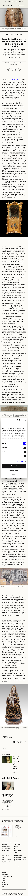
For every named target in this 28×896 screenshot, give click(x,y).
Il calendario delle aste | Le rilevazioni (20, 860)
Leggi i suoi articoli (6, 750)
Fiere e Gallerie (17, 844)
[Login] (11, 6)
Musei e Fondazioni (6, 848)
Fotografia (4, 864)
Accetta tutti (14, 465)
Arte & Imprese (17, 850)
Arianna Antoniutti (15, 771)
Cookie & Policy (5, 884)
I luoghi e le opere (9, 34)
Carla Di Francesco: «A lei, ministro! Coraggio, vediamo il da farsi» (7, 796)
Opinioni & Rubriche (6, 859)
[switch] (24, 448)
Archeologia (4, 844)
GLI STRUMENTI (18, 855)
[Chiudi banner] (25, 420)
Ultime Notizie (6, 5)
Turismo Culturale (6, 850)
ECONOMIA (16, 842)
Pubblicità (4, 880)
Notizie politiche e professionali (6, 862)
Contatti (3, 882)
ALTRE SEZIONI (5, 855)
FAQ (3, 886)
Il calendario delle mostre (20, 857)
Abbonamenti (21, 5)
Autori (15, 862)
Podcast (16, 864)
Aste (15, 848)
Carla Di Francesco (6, 807)
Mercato (16, 852)
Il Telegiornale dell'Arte (7, 876)
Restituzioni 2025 (13, 79)
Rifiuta (14, 474)
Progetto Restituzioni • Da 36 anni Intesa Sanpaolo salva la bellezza (16, 763)
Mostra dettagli (20, 461)
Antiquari (16, 846)
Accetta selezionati (14, 470)
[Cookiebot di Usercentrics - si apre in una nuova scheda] (17, 420)
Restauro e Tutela (18, 34)
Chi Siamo (4, 872)
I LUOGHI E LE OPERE (7, 842)
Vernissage (4, 878)
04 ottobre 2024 (5, 809)
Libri (3, 857)
